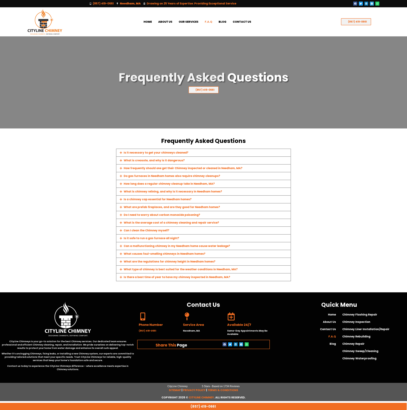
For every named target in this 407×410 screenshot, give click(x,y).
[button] (355, 4)
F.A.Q (208, 22)
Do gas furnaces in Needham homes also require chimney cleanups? (172, 176)
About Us (165, 22)
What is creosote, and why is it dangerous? (154, 160)
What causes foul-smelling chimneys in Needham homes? (164, 254)
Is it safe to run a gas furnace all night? (151, 238)
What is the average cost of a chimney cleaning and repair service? (171, 223)
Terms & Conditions (223, 390)
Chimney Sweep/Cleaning (360, 351)
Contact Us (242, 22)
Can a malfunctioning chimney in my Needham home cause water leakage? (177, 246)
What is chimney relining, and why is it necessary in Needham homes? (173, 191)
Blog (222, 22)
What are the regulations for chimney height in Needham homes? (169, 261)
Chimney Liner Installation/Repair (366, 329)
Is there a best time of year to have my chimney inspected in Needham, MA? (177, 277)
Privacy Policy (194, 390)
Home (148, 22)
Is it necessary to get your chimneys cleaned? (156, 153)
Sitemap (175, 390)
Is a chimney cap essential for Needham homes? (158, 199)
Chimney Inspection (356, 322)
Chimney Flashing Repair (359, 314)
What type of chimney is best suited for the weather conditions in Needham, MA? (181, 269)
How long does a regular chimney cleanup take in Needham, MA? (169, 184)
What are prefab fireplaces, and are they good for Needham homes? (172, 207)
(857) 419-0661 (103, 3)
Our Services (188, 22)
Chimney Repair (353, 344)
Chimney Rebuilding (356, 336)
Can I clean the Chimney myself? (146, 230)
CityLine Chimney (201, 397)
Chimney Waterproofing (359, 358)
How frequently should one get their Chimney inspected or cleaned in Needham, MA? (183, 168)
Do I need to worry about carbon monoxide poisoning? (162, 215)
